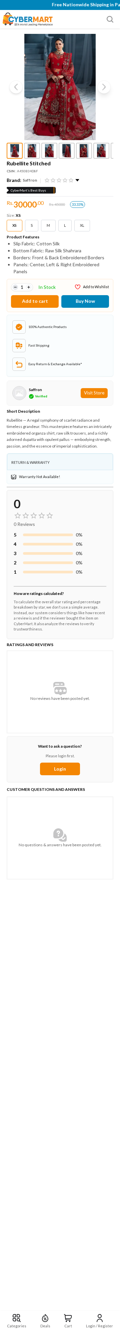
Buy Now (85, 301)
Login (60, 769)
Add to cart (35, 301)
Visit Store (94, 392)
